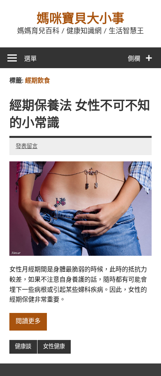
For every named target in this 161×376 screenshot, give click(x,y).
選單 (30, 59)
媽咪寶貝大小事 (80, 19)
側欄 (134, 59)
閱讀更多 (28, 321)
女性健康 (54, 346)
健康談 (23, 346)
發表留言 (27, 146)
